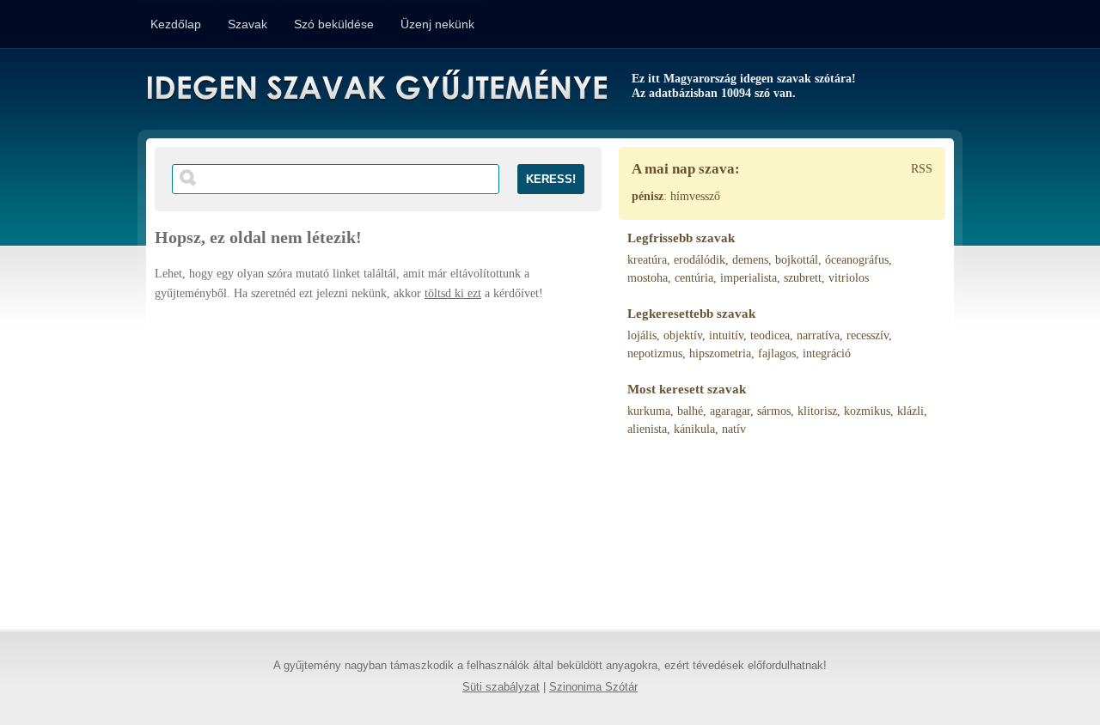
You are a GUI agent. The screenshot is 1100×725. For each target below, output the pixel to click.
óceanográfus (857, 259)
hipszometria (720, 353)
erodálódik (699, 259)
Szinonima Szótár (593, 687)
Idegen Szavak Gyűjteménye (376, 87)
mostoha (647, 277)
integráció (827, 353)
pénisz (647, 196)
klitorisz (817, 411)
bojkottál (796, 259)
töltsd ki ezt (453, 293)
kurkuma (648, 411)
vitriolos (848, 277)
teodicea (770, 335)
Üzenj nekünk (437, 24)
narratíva (818, 335)
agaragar (730, 411)
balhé (690, 411)
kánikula (694, 429)
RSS (921, 168)
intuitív (726, 335)
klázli (910, 411)
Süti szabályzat (501, 687)
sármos (774, 411)
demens (750, 259)
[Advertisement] (378, 458)
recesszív (867, 335)
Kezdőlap (175, 24)
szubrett (803, 277)
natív (734, 429)
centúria (694, 277)
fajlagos (777, 353)
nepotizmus (654, 353)
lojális (642, 335)
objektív (682, 335)
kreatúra (647, 259)
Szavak (247, 24)
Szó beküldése (334, 24)
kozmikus (867, 411)
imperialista (748, 277)
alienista (647, 429)
